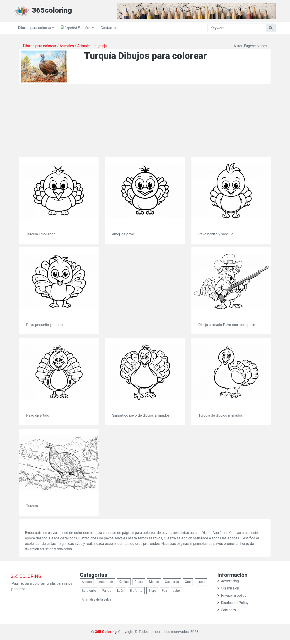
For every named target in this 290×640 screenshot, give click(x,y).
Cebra (139, 582)
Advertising (230, 581)
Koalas (124, 582)
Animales (67, 46)
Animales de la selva (96, 599)
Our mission (230, 588)
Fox (164, 590)
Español (84, 28)
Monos (154, 582)
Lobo (176, 590)
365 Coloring (106, 632)
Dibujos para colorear (34, 28)
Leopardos (105, 582)
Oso (188, 582)
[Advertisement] (145, 125)
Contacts (228, 610)
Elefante (136, 590)
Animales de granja (92, 46)
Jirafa (201, 582)
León (120, 590)
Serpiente (89, 590)
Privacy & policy (233, 595)
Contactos (109, 28)
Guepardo (172, 582)
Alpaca (87, 582)
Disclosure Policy (235, 603)
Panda (106, 590)
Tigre (152, 590)
